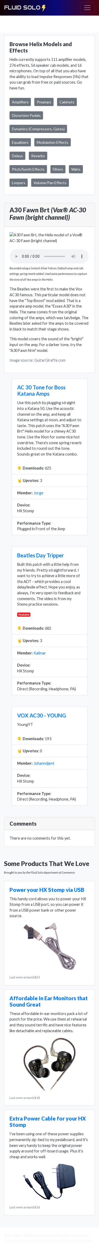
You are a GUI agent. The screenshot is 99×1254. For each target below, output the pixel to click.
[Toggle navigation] (87, 7)
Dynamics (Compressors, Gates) (38, 129)
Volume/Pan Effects (50, 182)
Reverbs (38, 156)
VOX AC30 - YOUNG (41, 715)
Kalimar (40, 653)
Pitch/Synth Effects (28, 169)
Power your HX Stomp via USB (47, 890)
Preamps (44, 102)
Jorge (38, 493)
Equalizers (20, 142)
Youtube (23, 614)
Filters (58, 169)
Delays (17, 156)
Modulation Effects (52, 142)
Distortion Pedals (26, 115)
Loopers (18, 182)
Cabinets (66, 102)
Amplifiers (20, 102)
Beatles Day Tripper (40, 555)
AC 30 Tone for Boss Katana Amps (41, 390)
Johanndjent (44, 763)
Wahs (76, 169)
